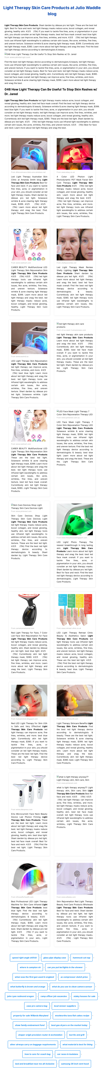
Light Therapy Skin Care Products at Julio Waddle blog (52, 10)
